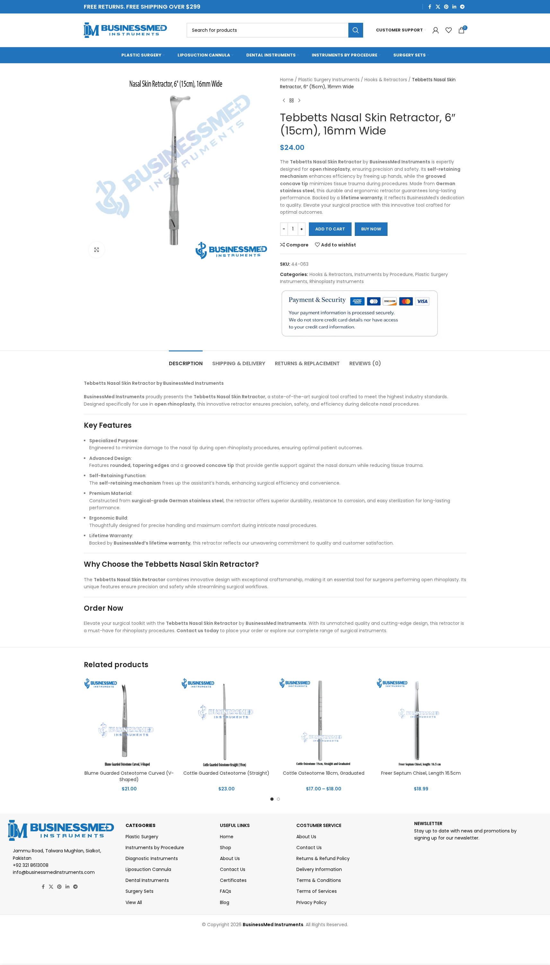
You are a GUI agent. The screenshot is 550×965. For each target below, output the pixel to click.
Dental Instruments (147, 880)
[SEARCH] (355, 30)
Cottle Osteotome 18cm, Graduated (323, 773)
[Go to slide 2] (278, 799)
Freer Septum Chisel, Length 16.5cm (421, 773)
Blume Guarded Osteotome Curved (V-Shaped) (129, 776)
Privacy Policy (311, 902)
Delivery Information (319, 869)
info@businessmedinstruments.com (54, 872)
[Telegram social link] (462, 7)
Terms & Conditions (318, 880)
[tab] (186, 360)
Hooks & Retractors (385, 79)
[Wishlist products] (448, 30)
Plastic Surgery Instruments (329, 79)
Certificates (233, 880)
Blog (224, 902)
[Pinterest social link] (446, 7)
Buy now (371, 229)
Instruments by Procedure (383, 274)
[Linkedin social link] (454, 7)
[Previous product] (284, 101)
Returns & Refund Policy (323, 858)
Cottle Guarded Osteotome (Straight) (226, 773)
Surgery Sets (139, 891)
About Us (230, 858)
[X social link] (438, 7)
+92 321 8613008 (30, 865)
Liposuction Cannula (148, 869)
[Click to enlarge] (97, 250)
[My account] (435, 30)
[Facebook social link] (430, 7)
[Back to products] (291, 101)
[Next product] (299, 101)
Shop (225, 847)
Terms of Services (316, 891)
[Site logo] (125, 30)
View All (134, 902)
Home (286, 79)
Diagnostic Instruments (152, 858)
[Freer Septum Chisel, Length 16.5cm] (421, 721)
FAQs (225, 891)
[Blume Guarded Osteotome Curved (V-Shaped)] (129, 721)
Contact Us (232, 869)
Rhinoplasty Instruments (337, 281)
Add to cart (330, 229)
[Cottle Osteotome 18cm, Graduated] (323, 721)
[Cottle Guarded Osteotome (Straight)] (226, 721)
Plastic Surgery (142, 836)
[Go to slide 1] (272, 799)
